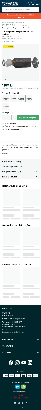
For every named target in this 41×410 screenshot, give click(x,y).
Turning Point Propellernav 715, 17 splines (18, 28)
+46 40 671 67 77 (16, 322)
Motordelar (20, 22)
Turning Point (8, 41)
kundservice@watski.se (16, 319)
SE (15, 403)
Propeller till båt (9, 24)
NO (19, 403)
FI (26, 403)
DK (23, 403)
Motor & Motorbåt (8, 22)
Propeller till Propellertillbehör (15, 26)
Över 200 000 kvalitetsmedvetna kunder (20, 126)
